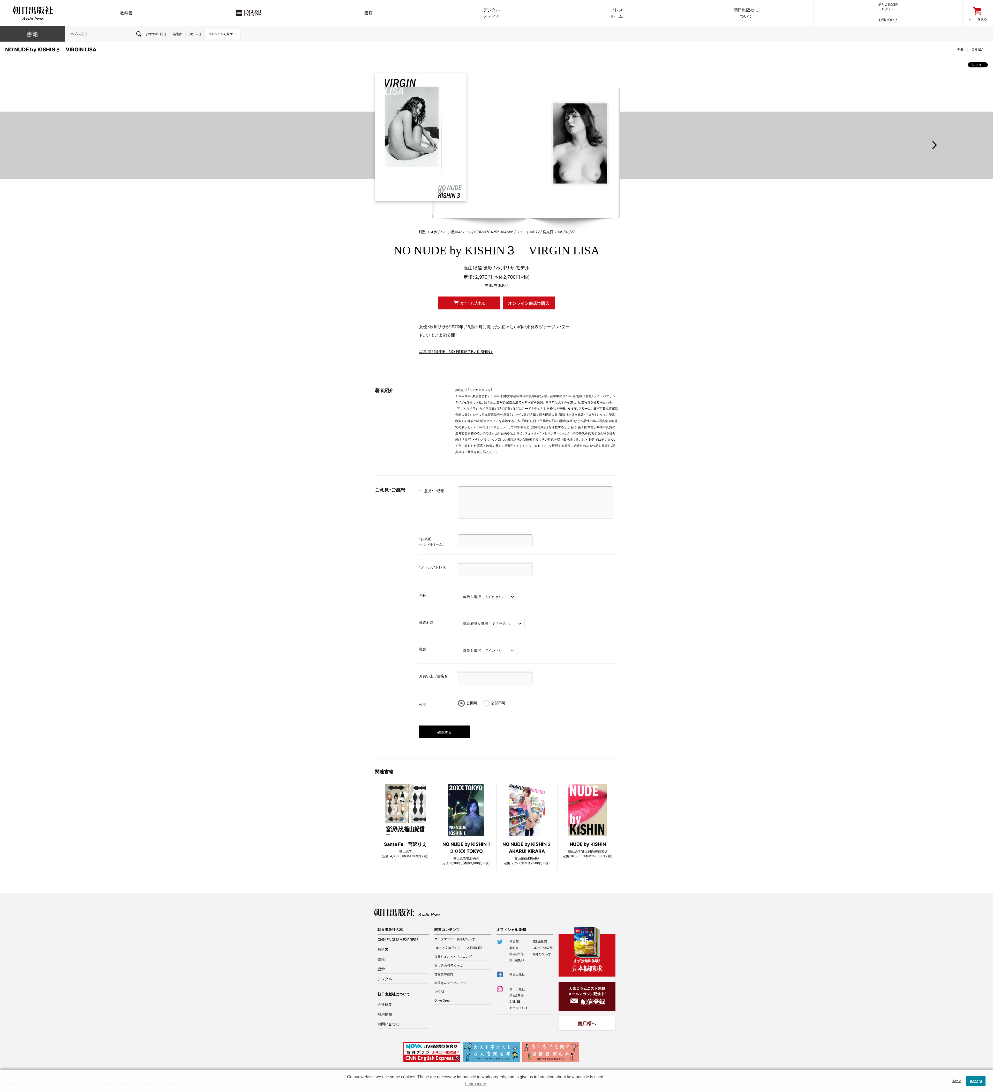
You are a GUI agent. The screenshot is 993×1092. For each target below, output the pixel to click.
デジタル (385, 978)
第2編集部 (516, 953)
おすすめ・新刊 (156, 34)
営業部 (514, 941)
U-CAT (439, 991)
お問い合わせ (888, 19)
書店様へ (587, 1023)
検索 (138, 34)
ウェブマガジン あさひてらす (455, 939)
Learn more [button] (475, 1084)
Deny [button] (956, 1081)
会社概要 (385, 1004)
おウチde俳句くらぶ (448, 965)
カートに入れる (473, 302)
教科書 (126, 13)
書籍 (368, 13)
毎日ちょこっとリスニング (453, 956)
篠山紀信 (472, 267)
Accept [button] (976, 1081)
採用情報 (385, 1014)
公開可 (472, 702)
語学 (381, 968)
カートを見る (977, 19)
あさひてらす (542, 953)
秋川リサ (505, 267)
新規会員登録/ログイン (888, 6)
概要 (960, 49)
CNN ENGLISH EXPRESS (398, 939)
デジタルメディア (491, 13)
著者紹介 (978, 49)
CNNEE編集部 (543, 947)
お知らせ (195, 34)
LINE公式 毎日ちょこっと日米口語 (458, 947)
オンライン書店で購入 (529, 303)
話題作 (177, 34)
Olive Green (443, 1000)
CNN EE (248, 13)
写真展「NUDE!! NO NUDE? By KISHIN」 (456, 351)
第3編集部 (516, 960)
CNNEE (514, 1001)
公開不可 (498, 702)
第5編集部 (540, 941)
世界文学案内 (443, 974)
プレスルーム (617, 13)
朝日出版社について (746, 13)
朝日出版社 (32, 13)
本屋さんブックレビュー (451, 982)
